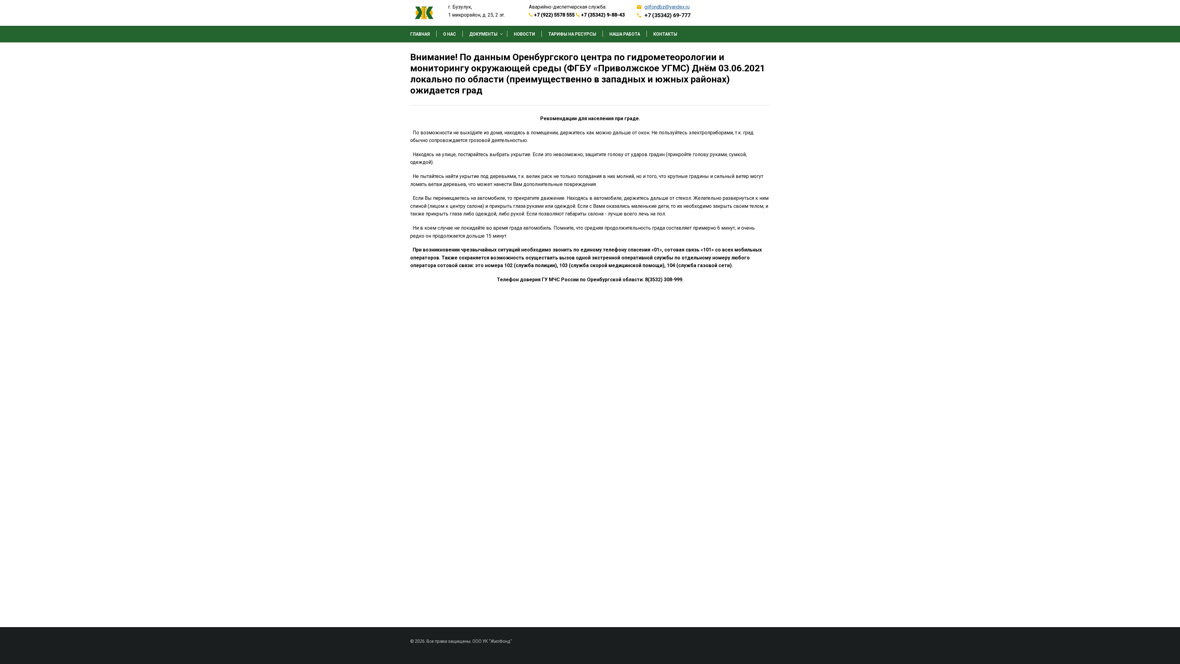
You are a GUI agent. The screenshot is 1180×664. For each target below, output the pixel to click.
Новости (524, 34)
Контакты (665, 34)
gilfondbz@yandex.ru (667, 7)
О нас (449, 34)
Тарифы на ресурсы (572, 34)
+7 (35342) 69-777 (667, 15)
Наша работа (624, 34)
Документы (483, 34)
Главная (420, 34)
